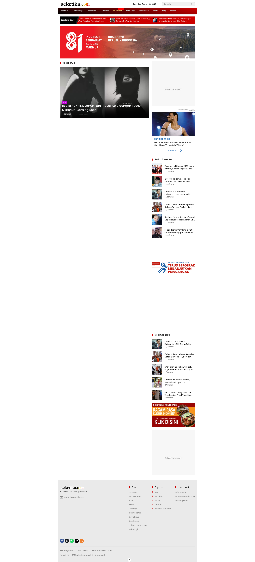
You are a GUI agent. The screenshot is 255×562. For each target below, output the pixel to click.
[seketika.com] (75, 4)
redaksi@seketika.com (74, 497)
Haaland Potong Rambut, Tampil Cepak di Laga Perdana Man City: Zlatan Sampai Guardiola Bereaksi (160, 20)
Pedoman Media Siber (185, 496)
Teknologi (133, 529)
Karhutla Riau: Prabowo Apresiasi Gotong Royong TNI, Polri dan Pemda (118, 20)
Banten (158, 500)
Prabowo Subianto (163, 508)
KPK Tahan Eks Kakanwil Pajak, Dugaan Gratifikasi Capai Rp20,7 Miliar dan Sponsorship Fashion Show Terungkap (179, 368)
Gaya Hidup (134, 517)
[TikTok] (77, 541)
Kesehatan (134, 521)
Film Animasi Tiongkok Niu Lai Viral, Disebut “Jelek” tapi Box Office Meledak (178, 393)
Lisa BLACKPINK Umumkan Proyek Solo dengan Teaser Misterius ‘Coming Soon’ (102, 108)
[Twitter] (67, 541)
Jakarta (158, 504)
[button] (192, 4)
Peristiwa (133, 492)
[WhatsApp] (72, 541)
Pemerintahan (135, 496)
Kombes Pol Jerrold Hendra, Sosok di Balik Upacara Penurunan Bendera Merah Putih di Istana (179, 381)
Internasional (135, 513)
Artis (64, 102)
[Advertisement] (173, 314)
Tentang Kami (181, 500)
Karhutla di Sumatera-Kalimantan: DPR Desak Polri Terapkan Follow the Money (177, 193)
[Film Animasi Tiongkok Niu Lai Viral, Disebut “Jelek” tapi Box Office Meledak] (157, 395)
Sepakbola (159, 496)
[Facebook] (62, 541)
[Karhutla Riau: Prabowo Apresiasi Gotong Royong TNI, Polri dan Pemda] (98, 20)
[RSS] (82, 541)
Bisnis (131, 504)
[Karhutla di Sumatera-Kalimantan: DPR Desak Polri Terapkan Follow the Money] (157, 194)
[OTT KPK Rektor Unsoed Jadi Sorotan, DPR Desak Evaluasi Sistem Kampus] (157, 181)
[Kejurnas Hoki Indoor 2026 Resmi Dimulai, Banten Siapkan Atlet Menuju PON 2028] (157, 168)
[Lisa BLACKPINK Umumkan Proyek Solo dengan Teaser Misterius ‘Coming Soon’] (104, 92)
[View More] (93, 487)
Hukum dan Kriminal (138, 525)
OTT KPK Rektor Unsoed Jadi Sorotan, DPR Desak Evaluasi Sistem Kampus (177, 180)
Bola (131, 500)
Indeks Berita (180, 492)
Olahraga (133, 508)
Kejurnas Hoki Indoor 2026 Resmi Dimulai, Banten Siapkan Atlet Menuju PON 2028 (179, 167)
